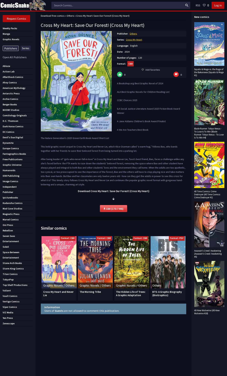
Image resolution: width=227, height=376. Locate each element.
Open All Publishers (15, 57)
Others (133, 33)
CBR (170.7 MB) (114, 208)
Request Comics (16, 18)
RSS (198, 5)
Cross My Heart (134, 39)
